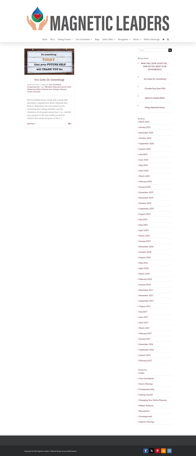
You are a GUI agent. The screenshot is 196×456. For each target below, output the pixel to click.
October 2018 (145, 252)
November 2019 (146, 197)
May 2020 (143, 165)
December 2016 (146, 344)
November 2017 (146, 295)
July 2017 (143, 311)
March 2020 (144, 176)
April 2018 (143, 268)
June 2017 (143, 317)
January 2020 (145, 187)
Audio (141, 373)
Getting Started (146, 394)
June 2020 (143, 159)
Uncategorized (145, 416)
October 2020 (145, 138)
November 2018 (146, 246)
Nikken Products (146, 405)
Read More (30, 124)
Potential (45, 89)
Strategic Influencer (59, 89)
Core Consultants (55, 85)
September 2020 (146, 143)
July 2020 (143, 154)
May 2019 (143, 225)
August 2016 (145, 355)
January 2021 (145, 127)
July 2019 (143, 219)
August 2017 (145, 306)
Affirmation (49, 87)
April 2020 (143, 170)
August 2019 (145, 214)
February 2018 (145, 279)
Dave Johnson (62, 87)
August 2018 (145, 257)
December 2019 (146, 192)
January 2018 (145, 284)
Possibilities (37, 89)
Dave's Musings (146, 384)
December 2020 (146, 132)
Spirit (50, 89)
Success (29, 92)
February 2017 (145, 333)
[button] (168, 39)
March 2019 (144, 235)
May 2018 (143, 263)
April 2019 (143, 230)
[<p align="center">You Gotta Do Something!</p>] (49, 62)
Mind (69, 87)
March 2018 (144, 273)
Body (55, 87)
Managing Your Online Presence (153, 400)
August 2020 (145, 149)
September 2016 (146, 349)
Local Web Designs (70, 451)
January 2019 (145, 241)
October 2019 (145, 203)
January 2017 (145, 339)
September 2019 (146, 208)
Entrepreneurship (33, 87)
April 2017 (143, 322)
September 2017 (146, 301)
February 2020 (145, 181)
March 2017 (144, 328)
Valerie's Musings (146, 422)
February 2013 (145, 360)
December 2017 (146, 290)
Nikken (29, 89)
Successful (36, 92)
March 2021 (144, 121)
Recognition (144, 411)
